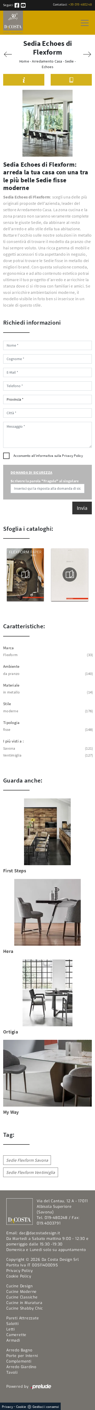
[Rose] (87, 54)
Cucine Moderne (21, 1291)
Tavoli (12, 1372)
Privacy (7, 1406)
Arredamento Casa (47, 61)
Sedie (69, 61)
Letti (10, 1329)
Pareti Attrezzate (22, 1318)
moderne (47, 711)
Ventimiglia (47, 755)
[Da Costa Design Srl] (13, 23)
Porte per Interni (22, 1355)
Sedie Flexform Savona (27, 1160)
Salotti (12, 1323)
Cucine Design (19, 1286)
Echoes (47, 66)
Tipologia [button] (11, 722)
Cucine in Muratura (24, 1302)
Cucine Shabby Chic (24, 1308)
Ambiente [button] (11, 666)
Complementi (18, 1361)
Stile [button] (7, 703)
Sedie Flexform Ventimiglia (30, 1172)
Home (24, 61)
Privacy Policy (72, 455)
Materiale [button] (11, 685)
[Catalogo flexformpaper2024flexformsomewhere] (25, 574)
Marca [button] (8, 647)
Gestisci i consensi (45, 1406)
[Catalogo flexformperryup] (70, 574)
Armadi (13, 1340)
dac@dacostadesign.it (39, 1233)
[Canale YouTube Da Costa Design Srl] (23, 5)
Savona (47, 748)
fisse (47, 729)
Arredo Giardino (21, 1366)
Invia (82, 508)
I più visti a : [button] (13, 741)
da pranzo (47, 673)
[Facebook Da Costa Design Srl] (17, 5)
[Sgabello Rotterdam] (8, 54)
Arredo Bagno (19, 1350)
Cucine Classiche (22, 1297)
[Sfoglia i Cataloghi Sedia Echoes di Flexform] (71, 80)
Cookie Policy (18, 1276)
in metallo (47, 692)
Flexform (47, 654)
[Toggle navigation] (85, 22)
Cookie (21, 1406)
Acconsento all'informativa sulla (48, 455)
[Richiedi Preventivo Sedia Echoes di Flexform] (23, 80)
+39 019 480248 (80, 5)
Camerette (16, 1334)
